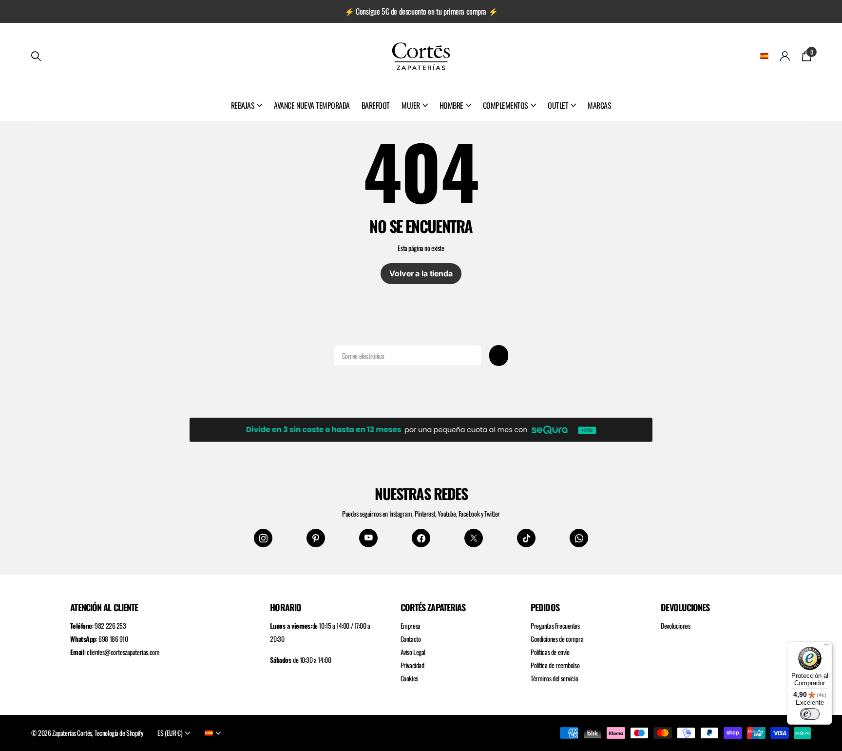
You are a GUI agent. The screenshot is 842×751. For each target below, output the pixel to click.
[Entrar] (785, 56)
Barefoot (376, 105)
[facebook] (421, 538)
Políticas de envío (550, 652)
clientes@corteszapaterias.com (123, 652)
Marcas (599, 105)
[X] (473, 538)
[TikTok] (526, 538)
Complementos (505, 105)
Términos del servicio (554, 678)
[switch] (810, 714)
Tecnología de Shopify (119, 733)
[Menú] (826, 647)
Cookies (409, 678)
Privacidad (412, 665)
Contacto (411, 639)
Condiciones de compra (557, 639)
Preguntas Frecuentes (555, 625)
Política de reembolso (555, 665)
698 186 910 (113, 639)
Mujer (411, 105)
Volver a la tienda (420, 273)
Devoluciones (675, 625)
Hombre (451, 105)
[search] (36, 56)
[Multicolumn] (421, 428)
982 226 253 (110, 625)
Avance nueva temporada (311, 105)
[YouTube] (368, 538)
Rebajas (243, 105)
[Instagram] (263, 538)
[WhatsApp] (579, 538)
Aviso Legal (413, 652)
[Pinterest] (315, 538)
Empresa (411, 625)
